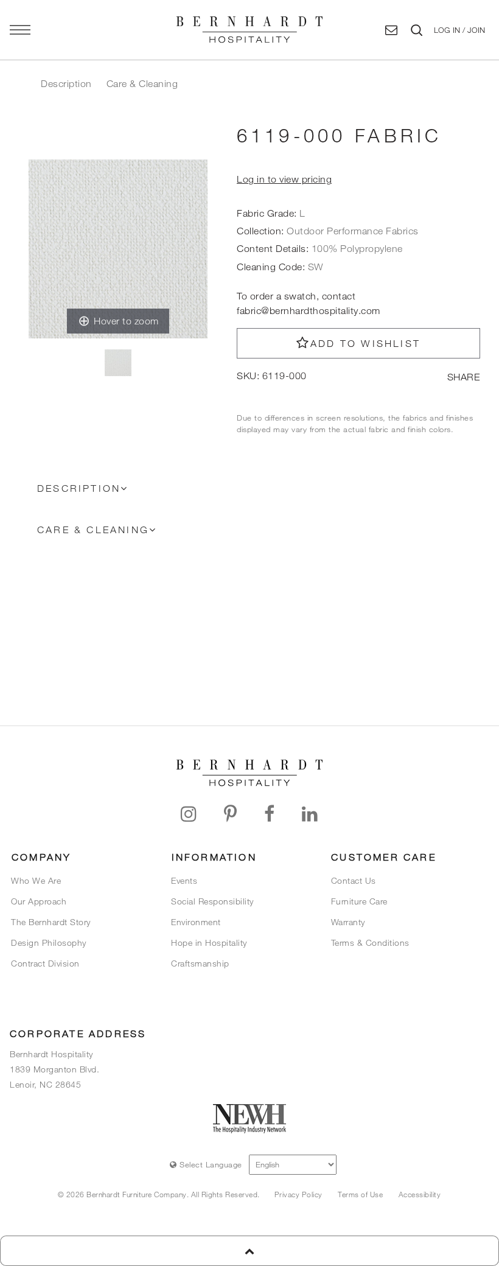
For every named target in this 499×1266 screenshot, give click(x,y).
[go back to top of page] (249, 1250)
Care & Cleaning (142, 83)
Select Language (209, 1164)
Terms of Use (360, 1194)
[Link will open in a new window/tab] (189, 814)
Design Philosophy (48, 942)
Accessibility (420, 1194)
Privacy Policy (298, 1194)
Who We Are (36, 880)
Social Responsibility (212, 901)
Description (66, 83)
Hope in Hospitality (209, 942)
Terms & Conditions (370, 942)
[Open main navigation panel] (20, 30)
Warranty (348, 922)
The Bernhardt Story (51, 922)
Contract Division (45, 963)
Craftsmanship (200, 963)
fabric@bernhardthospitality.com (308, 310)
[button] (459, 29)
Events (184, 880)
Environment (196, 922)
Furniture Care (359, 901)
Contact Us (353, 880)
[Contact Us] (392, 30)
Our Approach (38, 901)
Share (463, 376)
